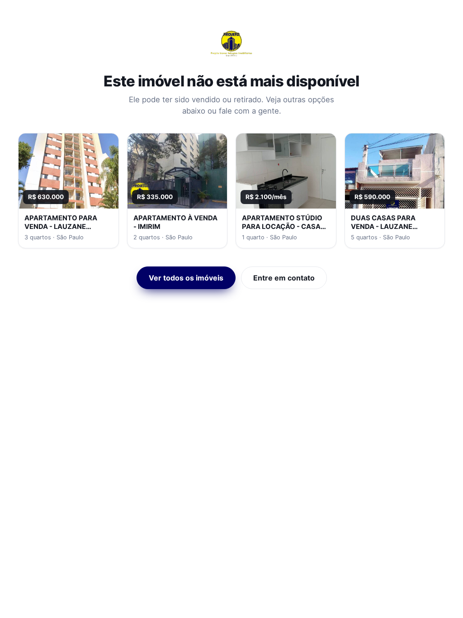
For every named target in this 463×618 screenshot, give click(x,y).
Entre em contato (284, 277)
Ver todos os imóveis (186, 277)
